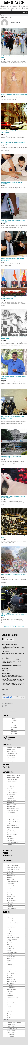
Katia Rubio (9, 823)
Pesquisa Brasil (10, 985)
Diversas (9, 950)
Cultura (14, 723)
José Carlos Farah (11, 883)
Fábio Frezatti (10, 796)
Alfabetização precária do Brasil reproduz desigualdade (11, 183)
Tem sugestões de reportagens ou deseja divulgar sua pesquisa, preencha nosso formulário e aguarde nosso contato (13, 647)
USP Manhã (9, 1012)
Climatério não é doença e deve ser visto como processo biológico (13, 497)
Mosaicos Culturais (11, 972)
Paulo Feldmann (10, 840)
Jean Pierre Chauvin (11, 814)
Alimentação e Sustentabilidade (14, 747)
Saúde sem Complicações (12, 997)
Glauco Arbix (9, 877)
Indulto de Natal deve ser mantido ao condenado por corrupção (13, 143)
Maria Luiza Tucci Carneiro (12, 832)
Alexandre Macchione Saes (13, 777)
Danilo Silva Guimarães (12, 783)
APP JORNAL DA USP (7, 704)
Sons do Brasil (10, 1001)
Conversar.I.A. (10, 942)
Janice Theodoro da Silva (12, 810)
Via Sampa (9, 1014)
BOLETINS (5, 1020)
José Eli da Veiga (10, 885)
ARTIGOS (6, 764)
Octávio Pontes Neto (11, 900)
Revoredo (9, 993)
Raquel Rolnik (10, 906)
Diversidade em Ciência (12, 952)
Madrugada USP (10, 964)
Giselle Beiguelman (11, 875)
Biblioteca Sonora (11, 933)
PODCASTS (7, 744)
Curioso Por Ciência (11, 751)
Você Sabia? (9, 1017)
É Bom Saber (9, 954)
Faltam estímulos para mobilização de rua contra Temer (13, 575)
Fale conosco (5, 652)
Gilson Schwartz (10, 873)
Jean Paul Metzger (11, 812)
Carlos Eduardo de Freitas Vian (13, 867)
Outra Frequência (10, 983)
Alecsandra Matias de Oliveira (13, 775)
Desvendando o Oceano (12, 753)
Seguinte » (21, 626)
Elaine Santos (10, 789)
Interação (9, 960)
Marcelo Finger (10, 891)
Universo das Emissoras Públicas (12, 1005)
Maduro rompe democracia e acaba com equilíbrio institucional (13, 377)
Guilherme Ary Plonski (11, 804)
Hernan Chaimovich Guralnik (13, 808)
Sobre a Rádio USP (11, 915)
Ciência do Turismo (11, 749)
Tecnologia (14, 731)
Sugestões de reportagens (9, 644)
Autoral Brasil (10, 932)
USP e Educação (10, 761)
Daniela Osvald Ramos (12, 781)
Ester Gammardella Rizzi (12, 792)
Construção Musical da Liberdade (12, 940)
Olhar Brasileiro (10, 977)
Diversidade (14, 725)
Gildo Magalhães (10, 802)
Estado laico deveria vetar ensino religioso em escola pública (13, 221)
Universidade (14, 734)
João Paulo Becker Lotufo (12, 881)
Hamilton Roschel (11, 806)
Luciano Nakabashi (11, 887)
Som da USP (9, 999)
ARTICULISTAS (8, 772)
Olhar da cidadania (11, 979)
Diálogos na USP (10, 948)
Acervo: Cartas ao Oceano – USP (13, 923)
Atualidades (14, 718)
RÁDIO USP (7, 912)
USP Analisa (9, 1008)
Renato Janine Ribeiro (11, 908)
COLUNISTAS (7, 860)
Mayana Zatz (10, 898)
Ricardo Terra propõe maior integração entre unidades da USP (12, 259)
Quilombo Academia (11, 989)
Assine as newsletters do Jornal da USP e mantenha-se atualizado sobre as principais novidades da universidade (11, 661)
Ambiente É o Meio (11, 928)
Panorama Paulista (11, 757)
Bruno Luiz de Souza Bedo (12, 865)
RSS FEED (4, 706)
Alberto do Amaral (11, 863)
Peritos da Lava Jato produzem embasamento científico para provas (12, 417)
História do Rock (10, 958)
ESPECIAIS (6, 767)
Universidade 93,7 (10, 1003)
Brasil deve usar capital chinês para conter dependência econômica (12, 297)
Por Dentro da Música (11, 987)
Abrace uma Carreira (11, 921)
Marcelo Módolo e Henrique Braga (13, 828)
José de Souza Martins (12, 818)
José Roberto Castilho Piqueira (13, 822)
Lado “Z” (9, 962)
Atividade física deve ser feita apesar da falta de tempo (13, 56)
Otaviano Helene (10, 836)
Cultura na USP (10, 944)
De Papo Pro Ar (10, 946)
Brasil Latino (9, 935)
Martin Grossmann (11, 896)
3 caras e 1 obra (10, 919)
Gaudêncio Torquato (11, 800)
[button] (24, 12)
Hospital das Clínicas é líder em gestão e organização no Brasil (11, 457)
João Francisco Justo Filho (13, 816)
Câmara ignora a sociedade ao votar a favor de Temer (13, 536)
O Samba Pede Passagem (12, 974)
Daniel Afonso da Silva (12, 779)
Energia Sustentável (11, 755)
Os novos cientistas (11, 981)
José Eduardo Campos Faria (13, 820)
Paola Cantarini (10, 838)
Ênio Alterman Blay (11, 790)
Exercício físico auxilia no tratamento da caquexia (14, 94)
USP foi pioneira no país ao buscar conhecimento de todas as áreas (13, 337)
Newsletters (5, 658)
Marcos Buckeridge (11, 831)
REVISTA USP (7, 850)
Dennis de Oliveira (10, 787)
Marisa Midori (10, 894)
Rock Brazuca (10, 995)
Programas (9, 917)
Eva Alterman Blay (11, 794)
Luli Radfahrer (10, 889)
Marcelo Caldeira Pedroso (12, 825)
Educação (14, 727)
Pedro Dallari (9, 904)
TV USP (5, 853)
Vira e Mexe (9, 1016)
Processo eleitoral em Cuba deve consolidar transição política (12, 131)
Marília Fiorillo (10, 893)
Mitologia (9, 970)
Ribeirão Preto (7, 739)
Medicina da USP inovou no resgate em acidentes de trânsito (14, 614)
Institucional (14, 729)
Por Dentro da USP (11, 759)
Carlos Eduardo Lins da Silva (13, 869)
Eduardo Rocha (10, 871)
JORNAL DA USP (14, 2)
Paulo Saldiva (10, 902)
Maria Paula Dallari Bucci (12, 834)
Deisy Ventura (10, 785)
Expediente (5, 689)
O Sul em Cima (10, 975)
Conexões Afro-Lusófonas (13, 937)
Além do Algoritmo (11, 926)
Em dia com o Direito (11, 956)
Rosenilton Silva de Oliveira (13, 842)
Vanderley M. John (11, 844)
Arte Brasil (9, 930)
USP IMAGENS (8, 855)
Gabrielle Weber (10, 798)
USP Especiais (10, 1010)
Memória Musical (10, 968)
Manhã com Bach (10, 966)
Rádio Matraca (10, 991)
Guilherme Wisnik (10, 879)
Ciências (14, 721)
